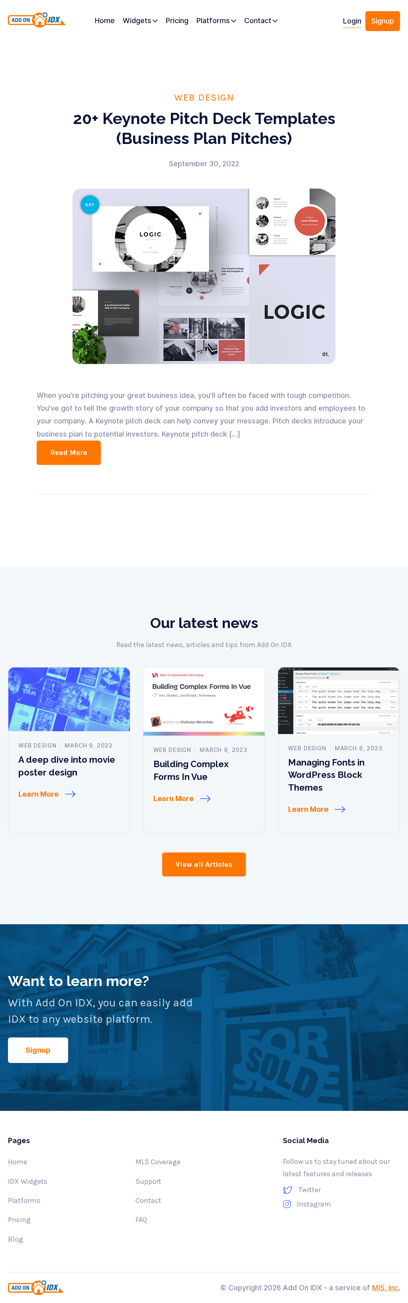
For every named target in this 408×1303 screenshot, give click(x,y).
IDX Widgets (27, 1181)
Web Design (204, 97)
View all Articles (204, 864)
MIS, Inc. (386, 1287)
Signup (382, 21)
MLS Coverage (157, 1161)
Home (17, 1161)
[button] (140, 21)
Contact (148, 1200)
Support (148, 1181)
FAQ (141, 1219)
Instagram (314, 1204)
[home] (37, 24)
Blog (15, 1239)
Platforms (24, 1200)
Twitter (309, 1190)
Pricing (19, 1219)
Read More (68, 452)
